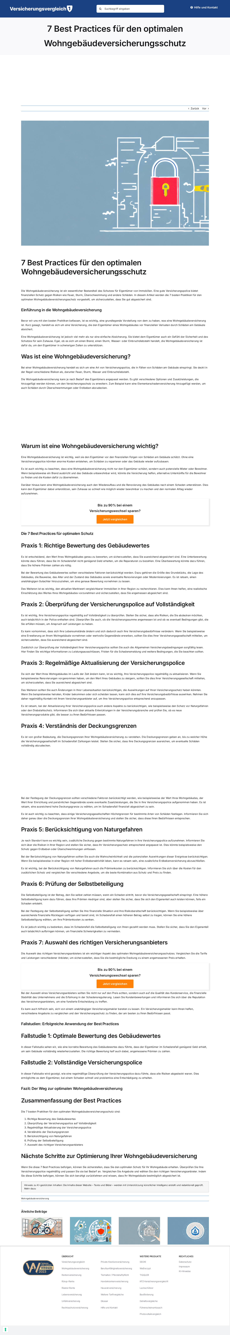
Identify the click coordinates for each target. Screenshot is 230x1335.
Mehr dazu (30, 1188)
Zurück (195, 108)
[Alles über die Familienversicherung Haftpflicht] (90, 1218)
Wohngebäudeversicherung (35, 1198)
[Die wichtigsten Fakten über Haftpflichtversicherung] (41, 1218)
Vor (204, 108)
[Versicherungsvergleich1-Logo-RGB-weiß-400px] (41, 6)
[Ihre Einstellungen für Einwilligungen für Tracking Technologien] (5, 1329)
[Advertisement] (115, 78)
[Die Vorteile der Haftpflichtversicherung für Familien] (139, 1218)
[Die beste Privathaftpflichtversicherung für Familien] (188, 1218)
